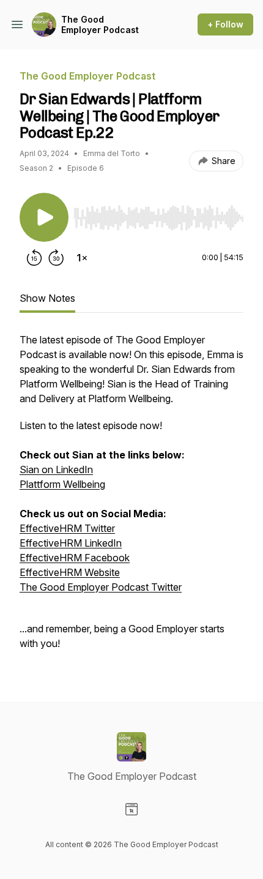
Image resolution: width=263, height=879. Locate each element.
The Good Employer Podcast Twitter (101, 587)
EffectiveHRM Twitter (67, 528)
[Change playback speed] (82, 257)
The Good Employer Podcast (100, 25)
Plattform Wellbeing (62, 484)
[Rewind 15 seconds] (34, 257)
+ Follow (225, 24)
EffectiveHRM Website (70, 572)
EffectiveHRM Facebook (75, 558)
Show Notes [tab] (47, 298)
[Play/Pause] (44, 217)
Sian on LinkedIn (56, 469)
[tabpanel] (131, 497)
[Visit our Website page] (131, 809)
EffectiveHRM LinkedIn (71, 543)
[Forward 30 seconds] (56, 257)
